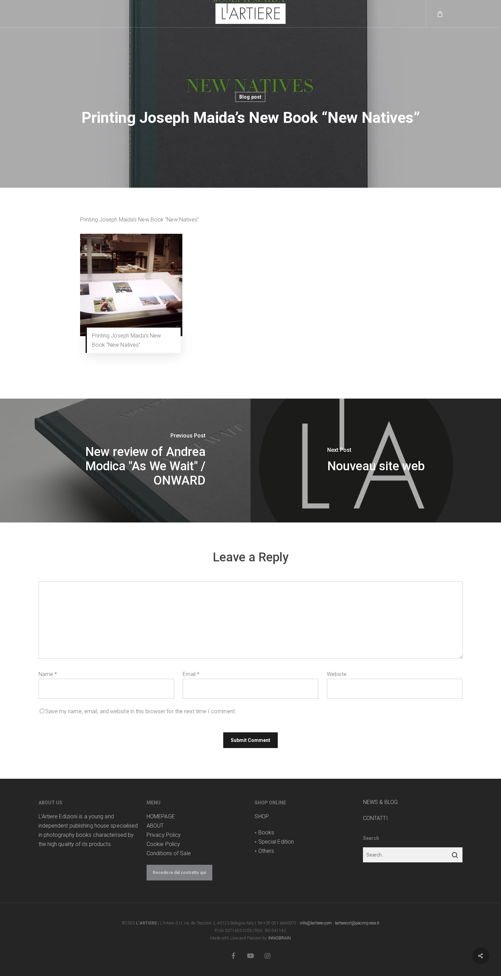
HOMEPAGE (161, 816)
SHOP (262, 816)
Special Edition (276, 841)
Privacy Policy (164, 835)
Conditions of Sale (169, 853)
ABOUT (155, 825)
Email (191, 674)
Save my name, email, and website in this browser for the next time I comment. (141, 711)
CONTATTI (375, 818)
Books (266, 832)
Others (266, 851)
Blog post (250, 97)
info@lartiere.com (316, 923)
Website (337, 674)
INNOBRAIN (279, 938)
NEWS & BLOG (380, 802)
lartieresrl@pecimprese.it (357, 923)
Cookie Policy (163, 844)
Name (48, 674)
